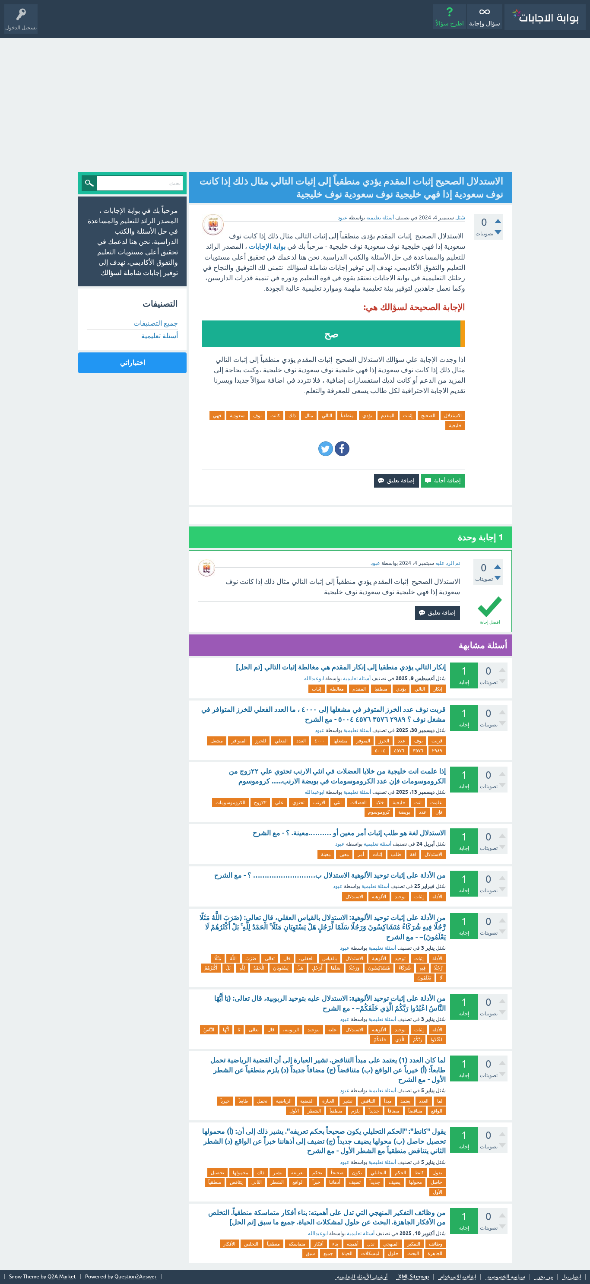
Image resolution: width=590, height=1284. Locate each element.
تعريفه (297, 1172)
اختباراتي (132, 362)
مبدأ (388, 1100)
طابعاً (243, 1100)
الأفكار (229, 1243)
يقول (437, 1172)
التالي (327, 415)
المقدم (387, 415)
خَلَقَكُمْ (380, 1039)
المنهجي (391, 1243)
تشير (347, 1100)
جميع (328, 1253)
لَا (441, 977)
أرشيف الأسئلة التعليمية (362, 1277)
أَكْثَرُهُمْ (210, 967)
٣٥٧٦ (418, 750)
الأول (294, 1110)
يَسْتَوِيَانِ (281, 967)
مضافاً (394, 1110)
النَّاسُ (208, 1029)
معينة (326, 854)
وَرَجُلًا (354, 967)
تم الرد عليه (447, 563)
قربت (436, 740)
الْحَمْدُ (259, 967)
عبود (319, 730)
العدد (301, 740)
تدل (370, 1243)
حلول (393, 1253)
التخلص (251, 1243)
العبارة (328, 1100)
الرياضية (284, 1100)
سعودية (237, 415)
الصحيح (428, 415)
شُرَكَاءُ (405, 967)
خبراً (316, 1182)
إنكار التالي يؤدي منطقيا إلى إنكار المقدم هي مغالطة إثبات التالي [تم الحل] (341, 667)
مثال (309, 415)
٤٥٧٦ (399, 750)
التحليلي (378, 1172)
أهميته (352, 1243)
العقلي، (306, 958)
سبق (310, 1253)
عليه (332, 1029)
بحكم (317, 1172)
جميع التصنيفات (155, 323)
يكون (357, 1172)
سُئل (460, 218)
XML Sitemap (413, 1277)
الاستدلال (453, 415)
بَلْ (228, 967)
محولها (415, 1182)
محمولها (240, 1172)
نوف (257, 415)
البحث (413, 1253)
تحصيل (217, 1172)
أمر (361, 854)
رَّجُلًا (438, 967)
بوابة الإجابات (267, 246)
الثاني (256, 1182)
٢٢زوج (260, 802)
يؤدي (367, 415)
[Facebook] (342, 448)
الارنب (319, 802)
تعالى (270, 958)
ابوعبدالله (314, 678)
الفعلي (281, 740)
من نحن (544, 1277)
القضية (307, 1100)
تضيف (355, 1182)
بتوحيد (314, 1029)
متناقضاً (415, 1110)
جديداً (373, 1110)
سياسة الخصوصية (506, 1277)
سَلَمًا (335, 967)
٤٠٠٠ (319, 740)
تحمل (262, 1100)
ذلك (292, 415)
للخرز (260, 740)
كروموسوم (379, 812)
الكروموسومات (230, 802)
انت (418, 802)
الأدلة (437, 896)
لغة (413, 854)
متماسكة (297, 1243)
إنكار (438, 688)
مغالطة (337, 688)
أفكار (319, 1243)
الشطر (314, 1110)
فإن (438, 812)
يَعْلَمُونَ (424, 977)
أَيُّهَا (226, 1029)
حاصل (436, 1182)
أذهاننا (334, 1182)
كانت (275, 415)
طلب (396, 854)
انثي (338, 802)
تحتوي (298, 802)
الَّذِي (399, 1039)
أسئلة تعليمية (380, 218)
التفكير (413, 1243)
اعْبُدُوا (436, 1039)
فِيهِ (422, 967)
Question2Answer (135, 1277)
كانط (419, 1172)
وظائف (435, 1243)
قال (286, 958)
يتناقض (236, 1182)
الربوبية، (291, 1029)
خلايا (379, 802)
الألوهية (379, 896)
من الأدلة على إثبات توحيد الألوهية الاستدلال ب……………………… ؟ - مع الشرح (330, 875)
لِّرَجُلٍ (317, 967)
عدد (402, 740)
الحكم (400, 1172)
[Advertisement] (295, 102)
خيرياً (225, 1100)
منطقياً (347, 415)
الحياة (347, 1253)
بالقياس (329, 958)
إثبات (407, 415)
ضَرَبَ (250, 958)
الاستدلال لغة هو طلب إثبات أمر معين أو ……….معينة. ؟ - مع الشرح (349, 833)
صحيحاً (337, 1172)
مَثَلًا (217, 958)
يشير (277, 1172)
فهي (217, 415)
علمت (436, 802)
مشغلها (340, 740)
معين (344, 854)
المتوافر (239, 740)
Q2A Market (62, 1277)
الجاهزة (435, 1253)
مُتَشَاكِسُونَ (379, 967)
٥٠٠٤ (380, 750)
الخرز (384, 740)
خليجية (455, 425)
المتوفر (363, 740)
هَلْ (300, 967)
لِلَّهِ (242, 967)
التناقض (368, 1100)
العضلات (358, 802)
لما (439, 1100)
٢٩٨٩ (437, 750)
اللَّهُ (233, 958)
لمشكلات (370, 1253)
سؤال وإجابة (484, 23)
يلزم (355, 1110)
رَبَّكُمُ (417, 1039)
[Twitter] (325, 448)
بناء (335, 1243)
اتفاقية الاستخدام (458, 1277)
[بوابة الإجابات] (545, 17)
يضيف (394, 1182)
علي (279, 802)
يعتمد (405, 1100)
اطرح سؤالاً (449, 23)
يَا (239, 1029)
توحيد (400, 896)
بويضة (404, 812)
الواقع (436, 1110)
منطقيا (380, 688)
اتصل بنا (572, 1277)
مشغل (216, 740)
